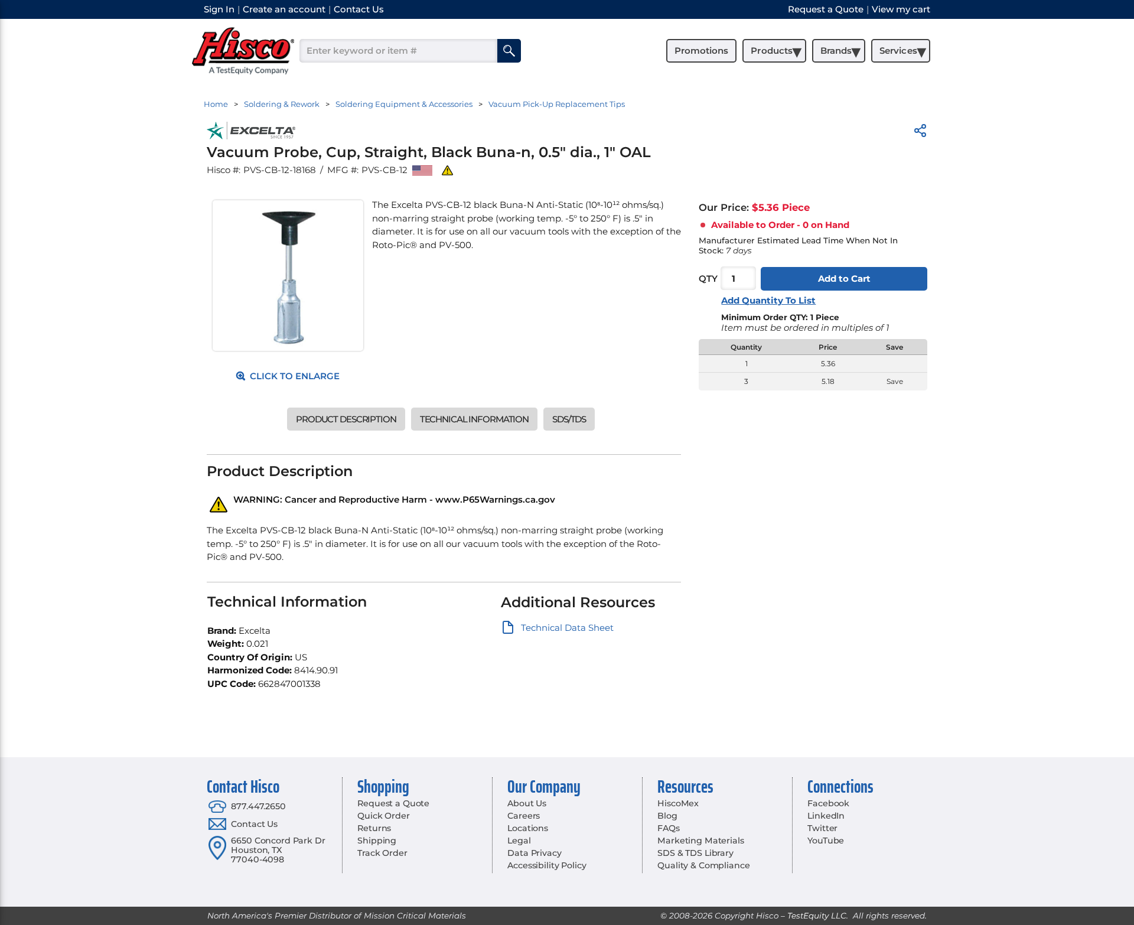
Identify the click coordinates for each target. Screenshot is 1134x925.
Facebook (828, 803)
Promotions (701, 50)
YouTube (825, 840)
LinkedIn (826, 815)
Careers (523, 815)
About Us (526, 803)
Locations (527, 828)
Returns (374, 828)
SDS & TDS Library (695, 853)
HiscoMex (678, 803)
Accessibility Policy (546, 865)
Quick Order (383, 815)
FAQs (668, 828)
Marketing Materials (700, 840)
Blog (667, 815)
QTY (708, 278)
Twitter (822, 828)
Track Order (382, 853)
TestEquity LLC (816, 915)
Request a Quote (393, 803)
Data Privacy (534, 853)
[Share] (920, 132)
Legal (518, 840)
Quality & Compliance (703, 865)
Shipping (376, 840)
